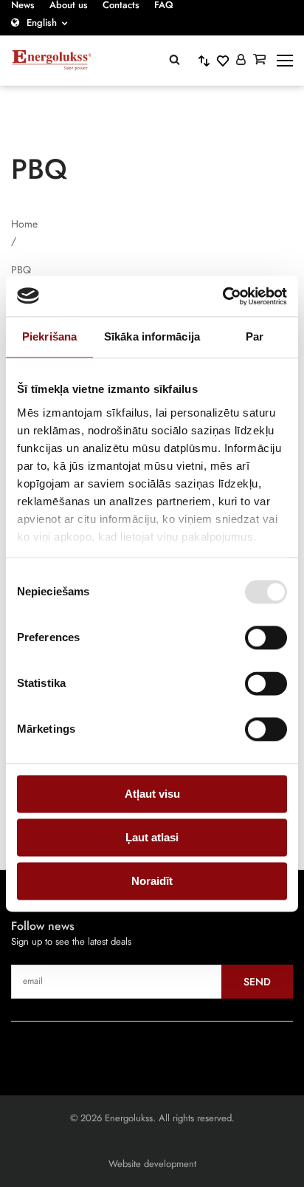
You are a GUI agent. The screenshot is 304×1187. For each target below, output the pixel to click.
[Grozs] (259, 60)
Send (257, 981)
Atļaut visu (152, 793)
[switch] (266, 637)
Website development (152, 1164)
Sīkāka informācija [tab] (152, 336)
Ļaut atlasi (152, 837)
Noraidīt (152, 881)
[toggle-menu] (285, 60)
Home (24, 223)
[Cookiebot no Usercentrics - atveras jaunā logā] (222, 296)
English (42, 23)
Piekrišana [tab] (49, 336)
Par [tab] (254, 336)
